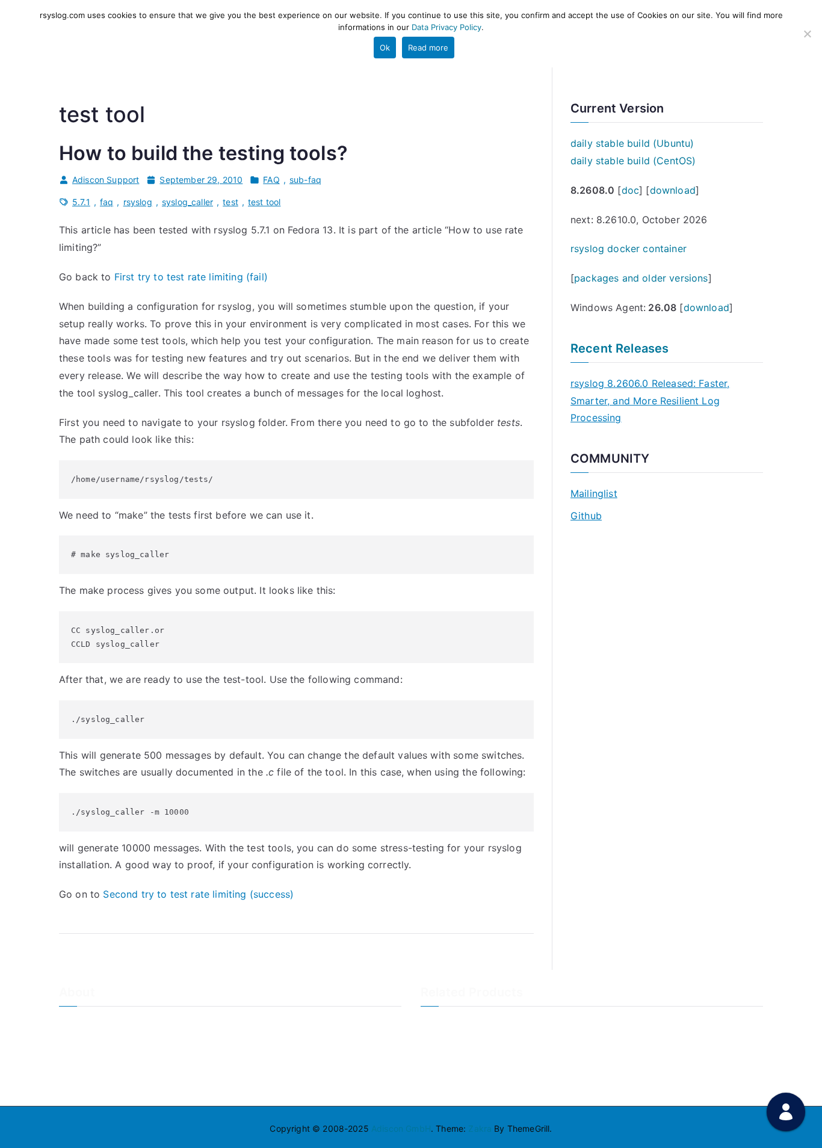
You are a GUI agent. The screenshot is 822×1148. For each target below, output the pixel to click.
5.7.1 (81, 202)
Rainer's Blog (85, 1084)
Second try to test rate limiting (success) (198, 894)
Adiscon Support (105, 179)
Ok (385, 47)
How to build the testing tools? (203, 153)
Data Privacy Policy (446, 27)
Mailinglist (593, 493)
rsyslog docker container (628, 248)
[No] (807, 34)
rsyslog (137, 202)
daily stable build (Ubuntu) (632, 143)
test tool (264, 202)
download (673, 190)
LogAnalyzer (446, 1024)
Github (586, 516)
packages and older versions (641, 278)
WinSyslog (441, 1043)
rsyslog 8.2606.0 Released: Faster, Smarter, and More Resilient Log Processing (649, 400)
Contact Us (81, 1043)
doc (630, 190)
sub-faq (305, 179)
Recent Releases (619, 348)
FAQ (271, 179)
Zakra (480, 1128)
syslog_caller (187, 202)
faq (106, 202)
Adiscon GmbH (401, 1128)
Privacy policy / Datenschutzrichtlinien (136, 1063)
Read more (428, 47)
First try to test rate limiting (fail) (191, 277)
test (230, 202)
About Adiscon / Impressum (114, 1024)
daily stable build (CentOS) (633, 161)
